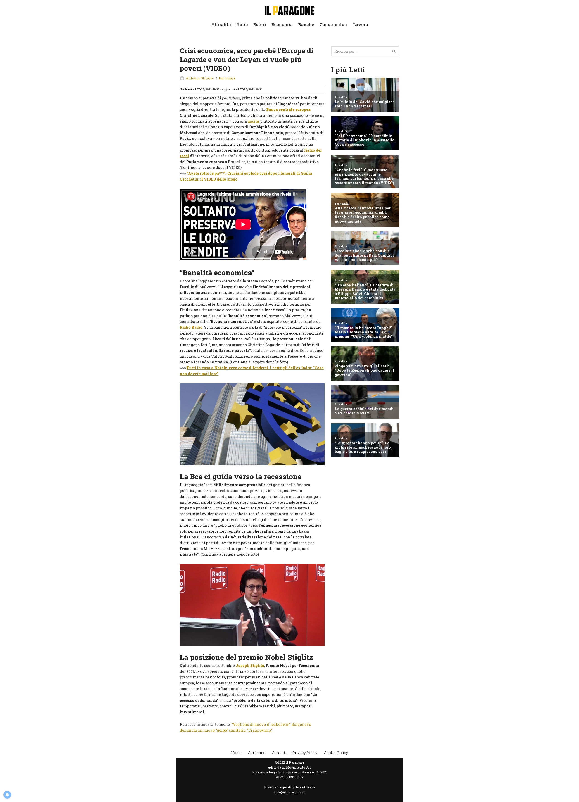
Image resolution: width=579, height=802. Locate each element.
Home (236, 752)
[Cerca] (394, 51)
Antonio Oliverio (200, 78)
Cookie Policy (336, 752)
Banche (306, 24)
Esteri (259, 24)
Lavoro (360, 24)
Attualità (221, 24)
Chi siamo (257, 752)
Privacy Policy (305, 752)
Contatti (279, 752)
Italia (242, 24)
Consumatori (334, 24)
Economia (282, 24)
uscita (253, 121)
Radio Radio (191, 327)
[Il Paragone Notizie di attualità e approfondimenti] (289, 9)
